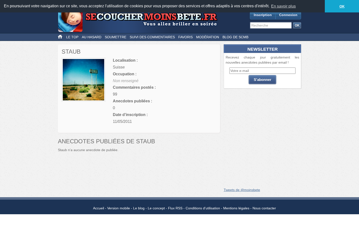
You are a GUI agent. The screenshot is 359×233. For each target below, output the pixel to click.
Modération (207, 37)
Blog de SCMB (235, 37)
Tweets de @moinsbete (242, 190)
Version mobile (118, 208)
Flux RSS (175, 208)
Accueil (98, 208)
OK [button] (342, 6)
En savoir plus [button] (283, 6)
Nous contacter (264, 208)
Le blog (139, 208)
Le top (72, 37)
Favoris (185, 37)
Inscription (263, 15)
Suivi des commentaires (152, 37)
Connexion (288, 15)
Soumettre (115, 37)
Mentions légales (236, 208)
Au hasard (91, 37)
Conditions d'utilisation (203, 208)
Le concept (156, 208)
